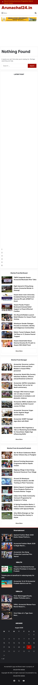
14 (24, 643)
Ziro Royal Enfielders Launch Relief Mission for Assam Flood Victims (25, 317)
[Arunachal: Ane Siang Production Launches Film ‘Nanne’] (6, 554)
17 (4, 647)
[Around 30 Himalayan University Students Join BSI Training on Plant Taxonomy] (7, 481)
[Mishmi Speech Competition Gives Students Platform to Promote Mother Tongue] (7, 489)
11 (9, 643)
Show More (19, 351)
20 (19, 647)
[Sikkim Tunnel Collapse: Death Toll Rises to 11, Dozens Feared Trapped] (7, 334)
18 (9, 647)
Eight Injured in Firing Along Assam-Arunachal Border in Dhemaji (23, 288)
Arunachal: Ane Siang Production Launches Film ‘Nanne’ (23, 554)
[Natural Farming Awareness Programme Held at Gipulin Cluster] (7, 464)
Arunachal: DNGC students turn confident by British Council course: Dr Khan (25, 404)
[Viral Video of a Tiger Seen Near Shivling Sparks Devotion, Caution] (6, 615)
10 (4, 643)
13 (19, 643)
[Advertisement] (19, 34)
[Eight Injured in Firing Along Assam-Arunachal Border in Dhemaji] (7, 288)
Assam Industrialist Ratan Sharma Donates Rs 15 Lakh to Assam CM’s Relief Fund (24, 343)
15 (29, 643)
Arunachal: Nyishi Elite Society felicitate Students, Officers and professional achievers (25, 376)
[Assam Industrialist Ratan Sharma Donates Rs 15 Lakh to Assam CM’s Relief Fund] (7, 343)
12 (14, 643)
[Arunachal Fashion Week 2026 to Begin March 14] (6, 546)
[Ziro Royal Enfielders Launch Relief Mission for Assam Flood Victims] (7, 317)
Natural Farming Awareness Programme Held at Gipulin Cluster (23, 463)
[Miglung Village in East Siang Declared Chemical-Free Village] (7, 472)
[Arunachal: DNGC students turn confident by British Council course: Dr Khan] (7, 404)
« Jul (2, 658)
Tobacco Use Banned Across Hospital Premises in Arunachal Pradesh (25, 569)
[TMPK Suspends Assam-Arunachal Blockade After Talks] (7, 280)
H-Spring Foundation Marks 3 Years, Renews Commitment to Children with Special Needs (24, 506)
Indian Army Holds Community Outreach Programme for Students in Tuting (24, 498)
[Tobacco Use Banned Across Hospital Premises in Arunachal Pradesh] (6, 569)
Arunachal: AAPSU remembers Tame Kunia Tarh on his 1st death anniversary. (24, 385)
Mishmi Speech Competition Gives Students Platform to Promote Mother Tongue (24, 489)
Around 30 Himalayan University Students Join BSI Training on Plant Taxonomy (24, 481)
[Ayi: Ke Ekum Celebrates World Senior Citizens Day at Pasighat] (7, 455)
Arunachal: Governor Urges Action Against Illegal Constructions (23, 412)
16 (34, 643)
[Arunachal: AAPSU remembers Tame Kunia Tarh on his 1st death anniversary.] (7, 385)
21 (24, 647)
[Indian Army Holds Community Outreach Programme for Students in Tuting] (7, 498)
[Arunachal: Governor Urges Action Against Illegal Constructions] (7, 413)
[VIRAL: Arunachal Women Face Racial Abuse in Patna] (6, 607)
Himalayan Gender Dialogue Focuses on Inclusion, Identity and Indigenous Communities (24, 326)
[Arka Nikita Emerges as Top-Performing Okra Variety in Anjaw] (7, 515)
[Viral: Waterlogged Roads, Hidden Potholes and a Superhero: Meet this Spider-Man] (6, 598)
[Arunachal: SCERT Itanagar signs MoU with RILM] (7, 421)
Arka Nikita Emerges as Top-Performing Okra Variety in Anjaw (24, 515)
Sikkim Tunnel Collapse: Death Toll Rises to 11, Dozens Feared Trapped (24, 334)
